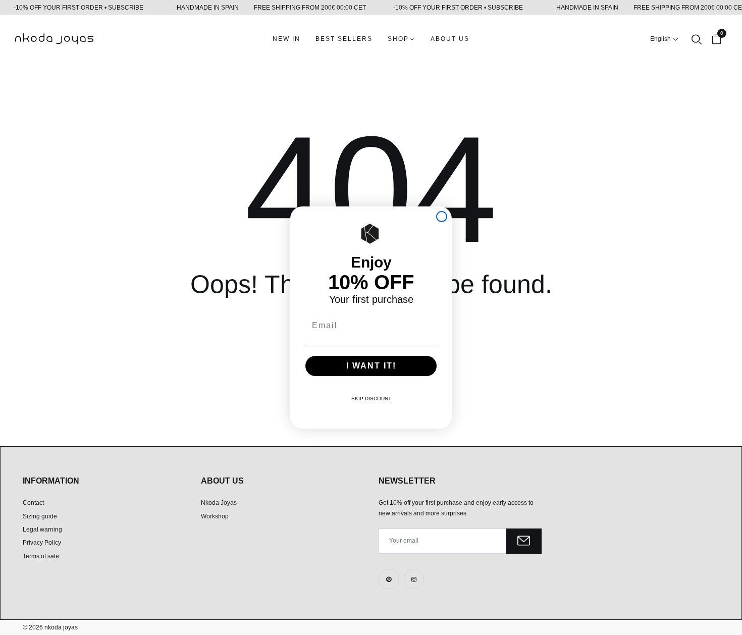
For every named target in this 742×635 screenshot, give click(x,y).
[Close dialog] (442, 216)
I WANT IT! (371, 365)
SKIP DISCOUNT (371, 398)
